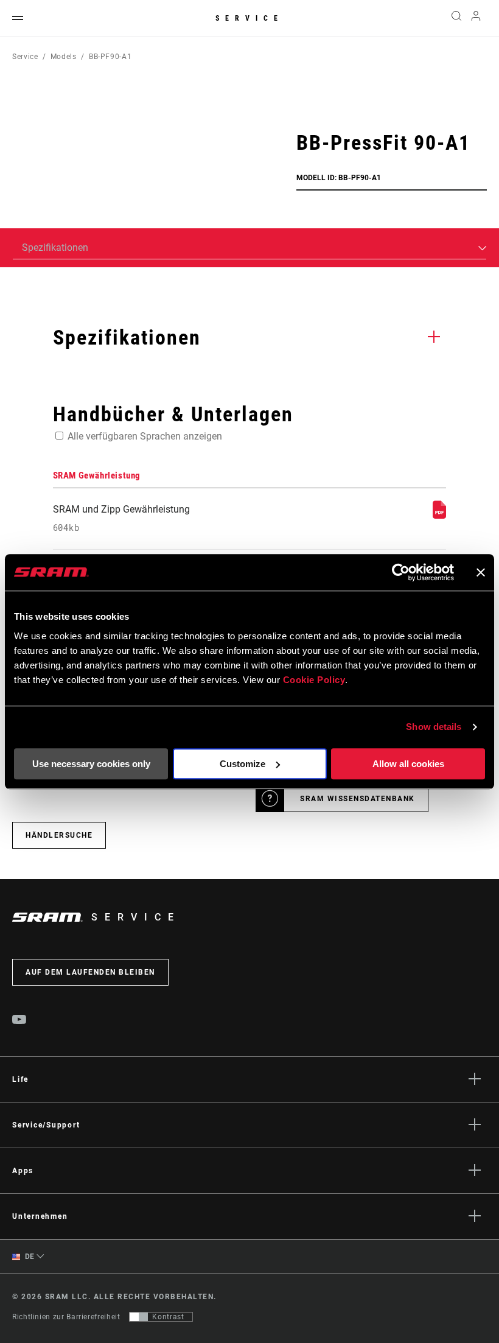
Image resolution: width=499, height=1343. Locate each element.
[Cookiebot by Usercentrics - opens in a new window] (400, 572)
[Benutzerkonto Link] (475, 18)
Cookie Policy (314, 680)
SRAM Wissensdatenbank (357, 798)
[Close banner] (480, 572)
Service (249, 18)
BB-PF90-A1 (110, 56)
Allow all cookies (408, 764)
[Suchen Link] (456, 18)
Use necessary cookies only (91, 764)
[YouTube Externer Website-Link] (19, 1021)
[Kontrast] (139, 1317)
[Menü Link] (17, 19)
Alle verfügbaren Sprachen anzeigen (145, 436)
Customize (242, 764)
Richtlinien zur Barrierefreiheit (66, 1317)
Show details (433, 726)
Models (64, 56)
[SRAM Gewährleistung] (439, 515)
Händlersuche (59, 835)
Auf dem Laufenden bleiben (90, 972)
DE (29, 1256)
